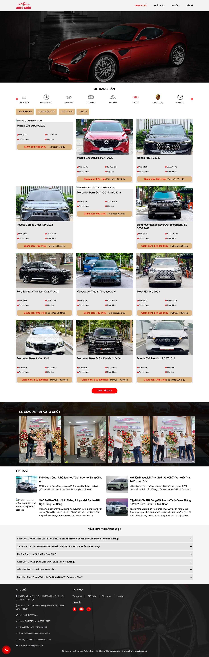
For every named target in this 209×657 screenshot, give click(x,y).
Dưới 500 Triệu (25, 111)
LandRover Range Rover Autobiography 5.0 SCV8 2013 (162, 226)
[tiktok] (88, 609)
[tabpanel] (104, 47)
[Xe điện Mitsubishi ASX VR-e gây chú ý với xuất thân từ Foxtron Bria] (117, 484)
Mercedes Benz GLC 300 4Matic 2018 (99, 192)
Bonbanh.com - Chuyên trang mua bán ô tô (126, 651)
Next (192, 99)
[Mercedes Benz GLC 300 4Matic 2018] (104, 187)
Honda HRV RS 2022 (148, 157)
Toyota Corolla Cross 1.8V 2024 (35, 224)
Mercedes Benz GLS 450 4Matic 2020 (99, 358)
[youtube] (81, 609)
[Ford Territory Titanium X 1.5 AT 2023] (44, 270)
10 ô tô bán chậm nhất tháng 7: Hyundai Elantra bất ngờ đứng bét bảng (69, 502)
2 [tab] (104, 81)
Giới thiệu (92, 596)
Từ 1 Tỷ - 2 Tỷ (67, 111)
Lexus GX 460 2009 (148, 291)
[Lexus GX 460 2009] (164, 270)
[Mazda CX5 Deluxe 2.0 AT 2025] (104, 137)
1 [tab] (100, 81)
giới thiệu (159, 5)
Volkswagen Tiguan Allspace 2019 (96, 291)
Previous (17, 99)
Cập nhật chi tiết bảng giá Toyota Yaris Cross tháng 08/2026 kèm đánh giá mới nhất (160, 502)
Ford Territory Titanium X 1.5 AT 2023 (38, 291)
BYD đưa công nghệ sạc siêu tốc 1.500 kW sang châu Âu (70, 479)
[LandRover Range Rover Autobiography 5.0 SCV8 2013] (164, 203)
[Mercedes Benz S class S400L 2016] (44, 337)
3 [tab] (108, 81)
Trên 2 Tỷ (83, 111)
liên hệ (189, 5)
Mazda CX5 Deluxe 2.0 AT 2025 (95, 157)
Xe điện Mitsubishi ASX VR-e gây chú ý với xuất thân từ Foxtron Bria (160, 479)
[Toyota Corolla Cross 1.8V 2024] (44, 203)
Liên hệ (120, 596)
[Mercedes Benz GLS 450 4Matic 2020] (104, 337)
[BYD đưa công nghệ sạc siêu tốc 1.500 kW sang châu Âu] (26, 484)
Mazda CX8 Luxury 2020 (31, 125)
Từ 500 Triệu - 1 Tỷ (46, 111)
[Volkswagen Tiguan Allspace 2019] (104, 270)
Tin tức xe (106, 596)
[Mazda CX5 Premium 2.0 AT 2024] (164, 337)
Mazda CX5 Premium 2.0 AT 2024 (156, 358)
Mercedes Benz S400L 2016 (33, 358)
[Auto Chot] (36, 5)
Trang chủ (77, 596)
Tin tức (175, 5)
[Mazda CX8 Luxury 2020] (44, 120)
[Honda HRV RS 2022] (164, 137)
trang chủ (140, 5)
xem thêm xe (104, 390)
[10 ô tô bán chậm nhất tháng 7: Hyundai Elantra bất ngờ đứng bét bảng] (26, 505)
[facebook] (74, 609)
